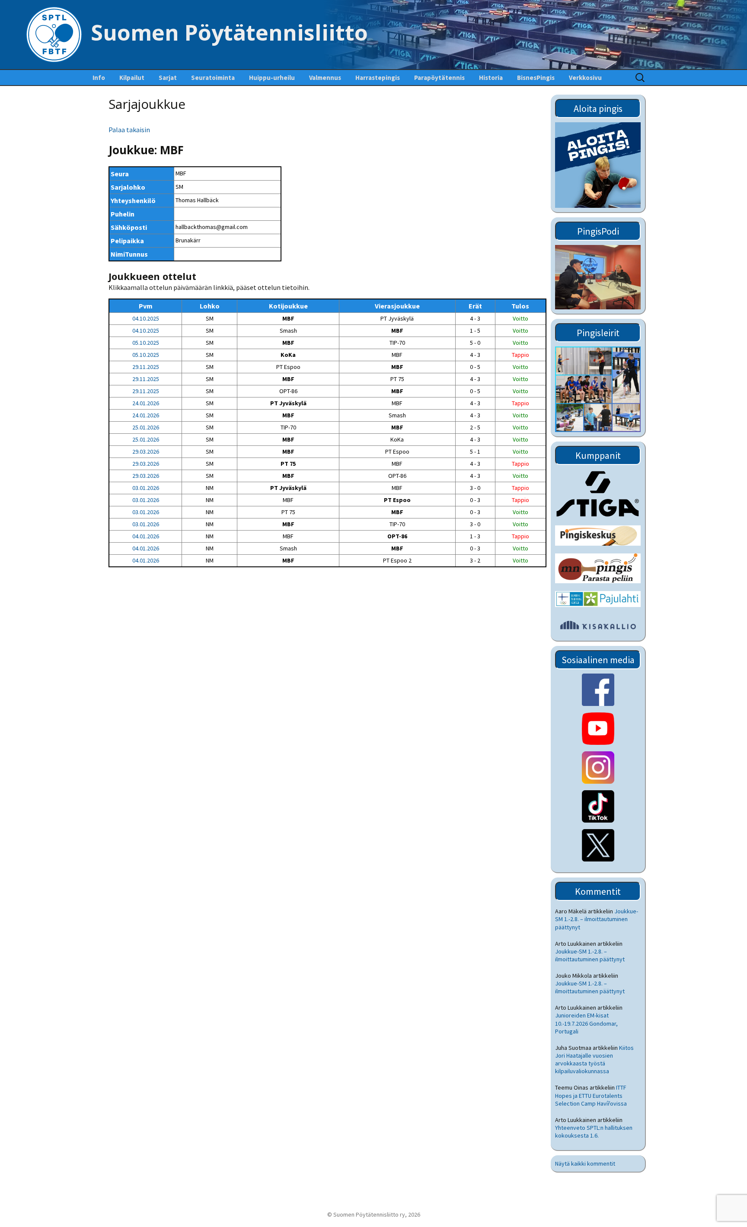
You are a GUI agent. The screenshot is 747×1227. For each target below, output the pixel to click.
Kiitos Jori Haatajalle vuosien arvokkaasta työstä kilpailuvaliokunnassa (594, 1059)
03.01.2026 (145, 488)
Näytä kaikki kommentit (585, 1163)
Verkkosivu (585, 77)
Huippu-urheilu (272, 77)
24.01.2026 (145, 403)
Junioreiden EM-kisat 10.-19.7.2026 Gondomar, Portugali (586, 1023)
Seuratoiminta (213, 77)
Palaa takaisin (129, 129)
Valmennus (325, 77)
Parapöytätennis (439, 77)
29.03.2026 (145, 451)
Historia (491, 77)
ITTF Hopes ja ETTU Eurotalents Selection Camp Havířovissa (591, 1095)
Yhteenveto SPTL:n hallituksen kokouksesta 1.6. (593, 1131)
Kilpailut (131, 77)
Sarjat (168, 77)
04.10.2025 (145, 318)
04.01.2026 (145, 536)
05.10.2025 (145, 342)
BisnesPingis (536, 77)
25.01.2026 (145, 427)
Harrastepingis (377, 77)
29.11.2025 (145, 367)
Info (99, 77)
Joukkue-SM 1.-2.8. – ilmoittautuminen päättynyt (596, 919)
